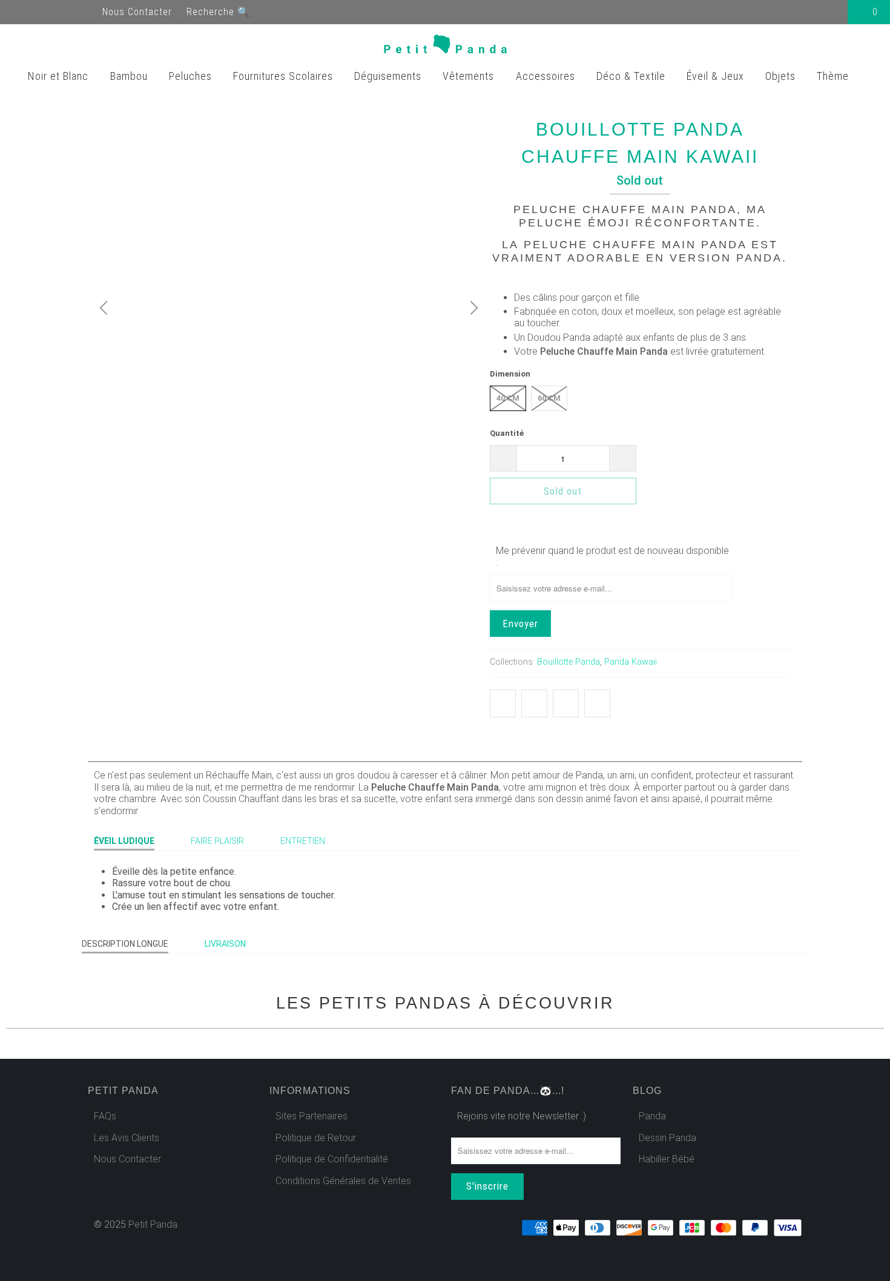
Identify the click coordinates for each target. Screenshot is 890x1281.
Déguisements (389, 76)
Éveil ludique (124, 841)
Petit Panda (152, 1224)
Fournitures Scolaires (284, 76)
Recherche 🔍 (218, 12)
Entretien (302, 841)
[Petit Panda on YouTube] (43, 12)
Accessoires (547, 76)
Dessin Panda (667, 1138)
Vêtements (470, 76)
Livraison (225, 944)
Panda (652, 1116)
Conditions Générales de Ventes (343, 1181)
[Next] (472, 308)
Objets (782, 76)
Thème (834, 76)
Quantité (507, 433)
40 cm (507, 398)
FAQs (105, 1116)
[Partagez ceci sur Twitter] (503, 703)
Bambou (130, 76)
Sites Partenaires (311, 1116)
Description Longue (125, 944)
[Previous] (105, 308)
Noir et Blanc (59, 76)
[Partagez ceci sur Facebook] (534, 703)
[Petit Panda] (445, 46)
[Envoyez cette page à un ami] (597, 703)
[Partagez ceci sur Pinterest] (566, 703)
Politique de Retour (315, 1138)
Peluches (192, 76)
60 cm (549, 398)
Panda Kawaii (630, 662)
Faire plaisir (217, 841)
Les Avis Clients (126, 1138)
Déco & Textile (632, 76)
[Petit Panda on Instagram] (87, 12)
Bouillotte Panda (568, 662)
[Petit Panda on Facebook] (21, 12)
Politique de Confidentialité (331, 1159)
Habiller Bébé (666, 1159)
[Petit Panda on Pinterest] (65, 12)
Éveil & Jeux (717, 76)
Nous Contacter (137, 12)
